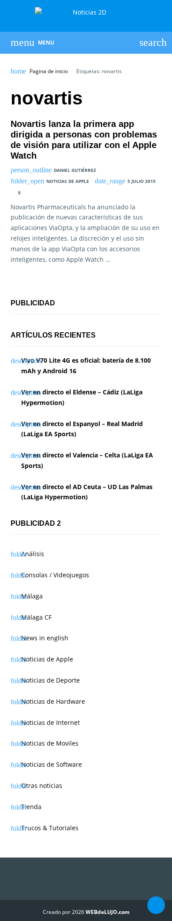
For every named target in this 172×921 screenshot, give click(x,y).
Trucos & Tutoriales (50, 828)
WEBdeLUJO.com (108, 912)
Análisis (32, 554)
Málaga (32, 596)
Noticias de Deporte (50, 680)
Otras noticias (41, 785)
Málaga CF (36, 617)
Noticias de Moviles (50, 743)
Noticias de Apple (67, 181)
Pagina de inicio (49, 71)
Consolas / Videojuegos (55, 575)
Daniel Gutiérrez (75, 170)
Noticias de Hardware (53, 701)
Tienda (31, 806)
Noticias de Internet (50, 722)
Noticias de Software (51, 764)
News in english (44, 638)
